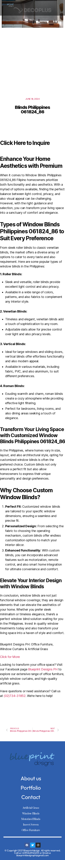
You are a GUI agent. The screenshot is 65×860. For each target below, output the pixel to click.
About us (31, 778)
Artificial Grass (31, 808)
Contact (30, 797)
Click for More (10, 657)
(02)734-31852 (15, 696)
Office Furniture (31, 830)
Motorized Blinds (30, 819)
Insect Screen (31, 824)
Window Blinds (31, 813)
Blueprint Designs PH (43, 669)
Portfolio (31, 787)
